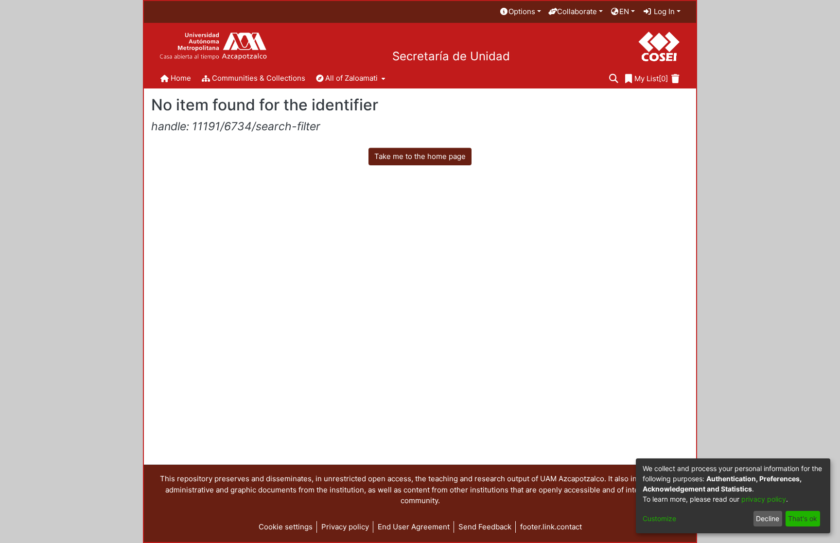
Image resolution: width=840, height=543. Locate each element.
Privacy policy (345, 526)
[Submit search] (613, 79)
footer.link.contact (551, 526)
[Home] (213, 46)
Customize (659, 518)
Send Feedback (484, 526)
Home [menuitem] (181, 78)
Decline (767, 518)
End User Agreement (414, 526)
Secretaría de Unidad (451, 56)
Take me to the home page (420, 156)
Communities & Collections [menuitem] (258, 78)
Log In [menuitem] (663, 11)
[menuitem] (520, 12)
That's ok (802, 518)
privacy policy (763, 499)
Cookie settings (286, 526)
